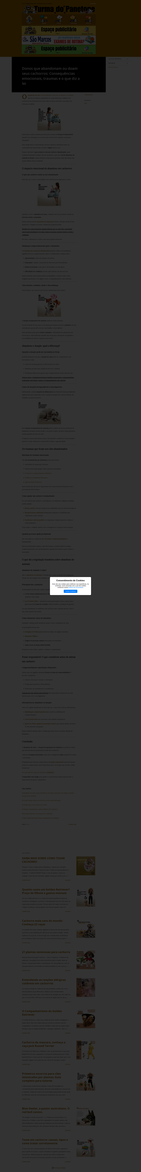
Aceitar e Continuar (71, 591)
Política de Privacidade (75, 587)
